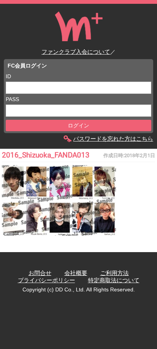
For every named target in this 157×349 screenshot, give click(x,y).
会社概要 (75, 273)
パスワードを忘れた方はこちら (113, 138)
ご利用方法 (114, 273)
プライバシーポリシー (46, 280)
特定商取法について (113, 280)
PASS (12, 99)
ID (8, 76)
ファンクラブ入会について (76, 51)
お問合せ (40, 273)
